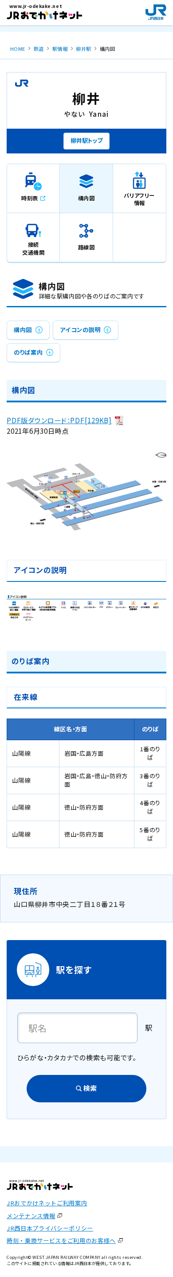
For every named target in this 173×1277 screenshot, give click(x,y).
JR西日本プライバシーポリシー (50, 1228)
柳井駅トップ (86, 140)
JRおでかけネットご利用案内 (47, 1203)
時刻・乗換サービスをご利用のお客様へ (61, 1240)
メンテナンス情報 (31, 1216)
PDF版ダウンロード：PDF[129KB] (59, 420)
